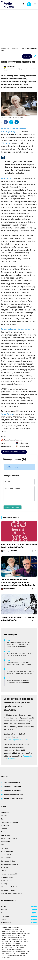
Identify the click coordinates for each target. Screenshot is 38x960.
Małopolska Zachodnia (9, 822)
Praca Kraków (6, 854)
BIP (2, 845)
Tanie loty (4, 867)
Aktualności (5, 49)
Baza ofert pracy (7, 880)
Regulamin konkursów (9, 838)
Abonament (5, 842)
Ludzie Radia (5, 835)
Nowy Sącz (5, 825)
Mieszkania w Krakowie (9, 887)
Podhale (4, 829)
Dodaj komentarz (12, 507)
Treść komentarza (12, 489)
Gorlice (3, 832)
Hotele (3, 871)
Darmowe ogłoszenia (9, 890)
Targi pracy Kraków (8, 861)
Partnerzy (4, 848)
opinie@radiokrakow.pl (18, 740)
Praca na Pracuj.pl (7, 851)
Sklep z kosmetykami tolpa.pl (11, 893)
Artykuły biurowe (7, 877)
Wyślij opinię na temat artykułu (14, 452)
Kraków (15, 49)
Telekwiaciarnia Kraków (9, 864)
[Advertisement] (19, 29)
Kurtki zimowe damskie (9, 874)
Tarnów (4, 819)
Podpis (8, 481)
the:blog (4, 884)
